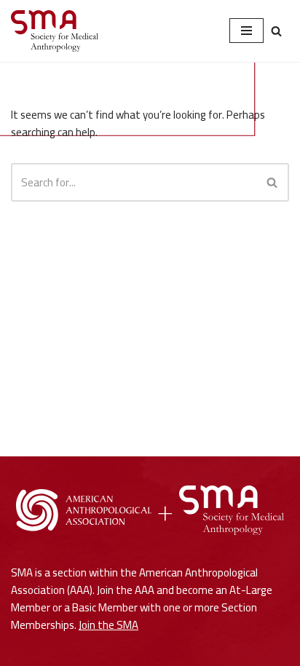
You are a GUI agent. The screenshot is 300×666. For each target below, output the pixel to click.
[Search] (276, 30)
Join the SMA (108, 624)
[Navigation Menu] (246, 30)
